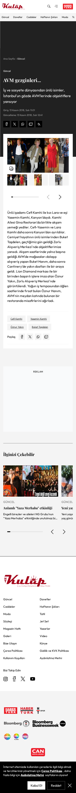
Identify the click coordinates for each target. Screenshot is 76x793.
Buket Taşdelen (40, 326)
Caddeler (31, 17)
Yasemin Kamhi (38, 318)
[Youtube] (32, 679)
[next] (60, 197)
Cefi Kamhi (16, 318)
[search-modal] (49, 6)
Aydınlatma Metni (32, 775)
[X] (22, 679)
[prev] (52, 532)
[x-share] (14, 124)
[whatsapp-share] (22, 124)
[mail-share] (31, 124)
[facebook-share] (6, 124)
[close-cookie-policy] (70, 785)
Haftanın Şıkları (49, 17)
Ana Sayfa (9, 58)
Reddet (56, 785)
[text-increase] (39, 124)
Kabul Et (36, 785)
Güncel (5, 17)
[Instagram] (5, 679)
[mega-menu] (56, 6)
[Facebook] (14, 679)
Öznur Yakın (17, 326)
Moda (65, 17)
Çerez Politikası (51, 771)
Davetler (17, 17)
